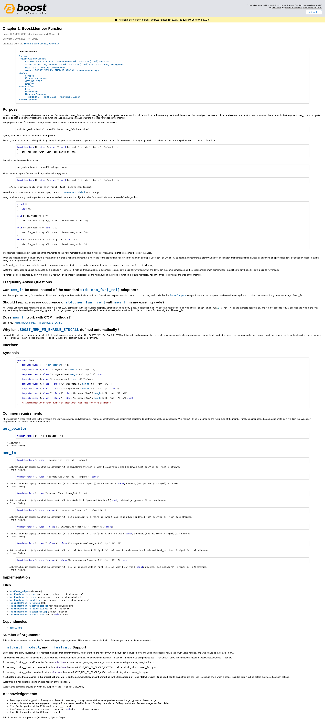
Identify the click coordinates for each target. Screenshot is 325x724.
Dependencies (32, 91)
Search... (314, 12)
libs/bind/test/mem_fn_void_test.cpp (27, 614)
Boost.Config (15, 628)
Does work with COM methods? (45, 67)
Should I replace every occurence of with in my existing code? (74, 64)
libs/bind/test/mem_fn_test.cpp (24, 603)
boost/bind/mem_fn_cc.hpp (22, 594)
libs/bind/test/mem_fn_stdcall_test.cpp (28, 611)
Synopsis (29, 76)
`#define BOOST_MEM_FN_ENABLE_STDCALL (38, 323)
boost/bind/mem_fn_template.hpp (25, 600)
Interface (22, 73)
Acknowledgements (28, 99)
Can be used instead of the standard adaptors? (67, 61)
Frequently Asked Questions (32, 58)
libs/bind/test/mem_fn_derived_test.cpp (28, 606)
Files (27, 89)
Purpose (22, 56)
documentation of (73, 192)
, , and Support (52, 97)
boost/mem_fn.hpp (18, 591)
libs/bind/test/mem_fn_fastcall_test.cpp (28, 608)
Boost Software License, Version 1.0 (41, 43)
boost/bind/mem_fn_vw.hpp (22, 597)
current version (191, 19)
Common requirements (36, 78)
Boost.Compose (178, 295)
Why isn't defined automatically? (62, 70)
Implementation (26, 86)
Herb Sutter (276, 7)
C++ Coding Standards (312, 7)
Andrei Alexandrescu (293, 7)
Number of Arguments (36, 94)
